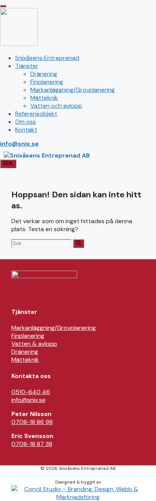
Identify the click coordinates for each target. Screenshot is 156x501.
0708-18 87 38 (31, 444)
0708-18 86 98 (32, 422)
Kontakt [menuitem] (26, 130)
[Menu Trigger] (3, 6)
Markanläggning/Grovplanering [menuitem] (72, 90)
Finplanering (27, 336)
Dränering (24, 352)
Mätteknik (25, 360)
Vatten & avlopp (34, 344)
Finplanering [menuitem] (46, 82)
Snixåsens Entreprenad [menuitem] (47, 58)
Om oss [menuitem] (25, 122)
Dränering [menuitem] (43, 74)
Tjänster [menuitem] (26, 66)
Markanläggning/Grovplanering (53, 328)
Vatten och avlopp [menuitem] (56, 106)
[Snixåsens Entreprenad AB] (47, 155)
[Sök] (78, 243)
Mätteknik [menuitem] (44, 98)
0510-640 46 (30, 392)
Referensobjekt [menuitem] (36, 114)
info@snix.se (19, 144)
